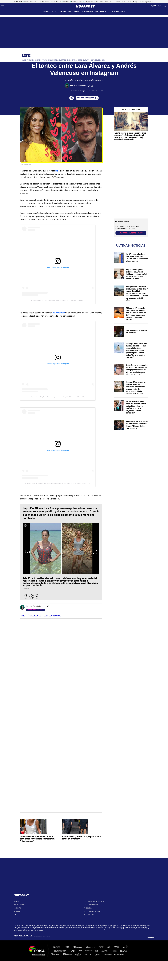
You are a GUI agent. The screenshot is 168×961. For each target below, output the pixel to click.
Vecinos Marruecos (30, 2)
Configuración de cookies (94, 901)
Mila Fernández (79, 85)
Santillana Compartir (91, 947)
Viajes (45, 60)
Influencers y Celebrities (57, 60)
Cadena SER (101, 947)
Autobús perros (120, 2)
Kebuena (122, 950)
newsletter (18, 911)
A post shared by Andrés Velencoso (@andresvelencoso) (45, 483)
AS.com (109, 947)
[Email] (37, 596)
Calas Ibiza (99, 2)
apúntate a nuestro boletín (131, 233)
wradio (80, 950)
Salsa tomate (89, 2)
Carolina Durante (76, 2)
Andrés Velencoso (52, 616)
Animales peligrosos (146, 2)
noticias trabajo (102, 12)
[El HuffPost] (85, 6)
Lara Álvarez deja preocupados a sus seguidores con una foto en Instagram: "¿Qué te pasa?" (37, 838)
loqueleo (108, 954)
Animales (30, 60)
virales (63, 12)
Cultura (86, 60)
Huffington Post (61, 950)
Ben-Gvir (66, 2)
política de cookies (91, 905)
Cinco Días (89, 950)
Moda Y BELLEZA (95, 60)
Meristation (119, 954)
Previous (27, 552)
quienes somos (19, 905)
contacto (17, 908)
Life (26, 55)
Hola (57, 171)
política (46, 12)
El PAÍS (58, 947)
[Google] (88, 86)
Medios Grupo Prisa (37, 954)
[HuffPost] (21, 894)
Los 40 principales (69, 947)
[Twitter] (92, 86)
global (55, 12)
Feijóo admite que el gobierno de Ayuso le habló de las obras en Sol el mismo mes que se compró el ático (136, 274)
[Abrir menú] (2, 6)
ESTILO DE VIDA (72, 60)
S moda (98, 954)
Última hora (153, 6)
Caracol (125, 947)
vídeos (76, 12)
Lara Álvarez (35, 616)
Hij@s (80, 60)
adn (116, 947)
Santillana (79, 947)
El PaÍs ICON (88, 954)
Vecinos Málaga (132, 2)
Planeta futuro (114, 950)
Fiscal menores (44, 2)
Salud (24, 60)
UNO (74, 950)
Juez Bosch (108, 2)
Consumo (38, 60)
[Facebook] (26, 596)
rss (15, 915)
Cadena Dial (97, 950)
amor (23, 616)
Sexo (103, 60)
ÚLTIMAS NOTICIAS (118, 12)
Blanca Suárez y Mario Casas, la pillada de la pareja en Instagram (81, 837)
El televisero (87, 12)
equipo (16, 901)
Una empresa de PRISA (37, 949)
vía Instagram (59, 312)
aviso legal (88, 908)
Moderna (68, 954)
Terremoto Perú (56, 2)
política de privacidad (92, 911)
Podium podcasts (79, 954)
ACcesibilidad (89, 915)
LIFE (70, 12)
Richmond (56, 954)
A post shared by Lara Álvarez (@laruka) (46, 300)
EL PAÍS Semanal (106, 950)
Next (95, 552)
